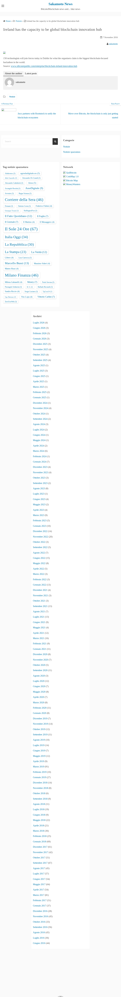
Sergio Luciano (31, 291)
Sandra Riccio (12, 291)
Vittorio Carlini (46, 296)
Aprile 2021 (38, 633)
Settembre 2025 (40, 360)
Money (32, 282)
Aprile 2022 (38, 568)
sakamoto (113, 44)
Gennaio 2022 (39, 584)
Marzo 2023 (38, 515)
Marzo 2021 (38, 638)
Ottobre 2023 (39, 477)
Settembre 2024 (40, 419)
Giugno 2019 (39, 750)
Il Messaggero (47, 222)
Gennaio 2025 (39, 397)
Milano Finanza (21, 275)
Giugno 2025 (39, 376)
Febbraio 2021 (39, 643)
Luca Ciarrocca (25, 258)
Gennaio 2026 (39, 338)
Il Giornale (11, 222)
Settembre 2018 (40, 799)
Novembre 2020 (40, 659)
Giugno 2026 (39, 328)
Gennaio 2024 (39, 461)
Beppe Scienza (25, 193)
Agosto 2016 (39, 932)
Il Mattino (29, 222)
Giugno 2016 (39, 943)
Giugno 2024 (39, 435)
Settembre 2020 (40, 670)
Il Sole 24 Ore (21, 229)
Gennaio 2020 (39, 713)
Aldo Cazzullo (11, 178)
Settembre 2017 (40, 863)
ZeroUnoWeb (11, 302)
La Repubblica (19, 244)
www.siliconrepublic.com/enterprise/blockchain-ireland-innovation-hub (44, 66)
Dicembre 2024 (40, 403)
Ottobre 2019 (39, 729)
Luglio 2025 (38, 370)
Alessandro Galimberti (14, 183)
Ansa (32, 183)
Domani (9, 206)
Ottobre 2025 (39, 354)
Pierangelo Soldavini (13, 287)
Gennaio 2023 (39, 526)
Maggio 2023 (39, 504)
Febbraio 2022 (39, 579)
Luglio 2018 (38, 809)
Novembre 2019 (40, 724)
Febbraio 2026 (39, 333)
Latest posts (31, 73)
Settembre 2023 (40, 483)
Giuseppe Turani (12, 211)
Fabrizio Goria (24, 206)
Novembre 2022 (40, 536)
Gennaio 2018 (39, 841)
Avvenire (9, 193)
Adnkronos (10, 173)
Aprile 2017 (38, 889)
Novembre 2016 (40, 916)
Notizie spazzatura (71, 152)
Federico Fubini (44, 206)
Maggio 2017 (39, 884)
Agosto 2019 (39, 740)
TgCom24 (47, 291)
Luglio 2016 (38, 938)
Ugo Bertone (10, 297)
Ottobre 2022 (39, 542)
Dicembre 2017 (40, 847)
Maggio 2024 (39, 440)
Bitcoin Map (72, 180)
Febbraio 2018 (39, 836)
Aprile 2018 (38, 825)
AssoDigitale (34, 188)
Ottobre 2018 (39, 793)
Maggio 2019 (39, 756)
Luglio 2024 (38, 429)
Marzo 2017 (38, 895)
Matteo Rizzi (12, 269)
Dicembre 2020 (40, 654)
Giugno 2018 (39, 815)
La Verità (39, 252)
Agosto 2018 (39, 804)
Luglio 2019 (38, 745)
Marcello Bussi (17, 263)
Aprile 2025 (38, 381)
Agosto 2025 (39, 365)
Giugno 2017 (39, 879)
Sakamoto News (60, 4)
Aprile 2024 (38, 445)
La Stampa (15, 252)
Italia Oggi (16, 237)
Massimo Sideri (42, 263)
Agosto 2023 (39, 488)
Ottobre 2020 (39, 665)
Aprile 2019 (38, 761)
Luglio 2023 (38, 493)
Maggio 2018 (39, 820)
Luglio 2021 (38, 617)
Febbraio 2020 (39, 708)
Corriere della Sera (24, 199)
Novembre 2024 (40, 408)
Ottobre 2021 (39, 600)
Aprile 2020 (38, 697)
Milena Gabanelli (13, 282)
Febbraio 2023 (39, 520)
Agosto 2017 (39, 868)
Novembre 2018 (40, 788)
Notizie (12, 97)
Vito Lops (26, 297)
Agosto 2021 (39, 611)
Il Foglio (42, 216)
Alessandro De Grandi (31, 178)
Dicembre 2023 (40, 467)
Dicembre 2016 (40, 911)
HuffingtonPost (30, 211)
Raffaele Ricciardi (45, 287)
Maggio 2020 (39, 691)
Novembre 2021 (40, 595)
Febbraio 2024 (39, 456)
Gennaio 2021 (39, 649)
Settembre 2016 (40, 927)
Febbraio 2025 (39, 392)
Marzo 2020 (38, 702)
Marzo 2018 (38, 831)
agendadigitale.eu (30, 173)
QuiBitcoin (71, 172)
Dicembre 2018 (40, 782)
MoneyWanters (73, 184)
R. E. (30, 287)
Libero (9, 258)
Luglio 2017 (38, 873)
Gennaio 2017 (39, 905)
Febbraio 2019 (39, 772)
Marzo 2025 (38, 387)
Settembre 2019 (40, 734)
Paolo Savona (48, 282)
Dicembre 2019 (40, 718)
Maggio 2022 (39, 563)
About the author (13, 73)
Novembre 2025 (40, 349)
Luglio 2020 (38, 681)
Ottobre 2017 (39, 857)
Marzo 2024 (38, 451)
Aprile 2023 (38, 510)
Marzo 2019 (38, 766)
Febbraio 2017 (39, 900)
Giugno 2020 (39, 686)
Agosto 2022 (39, 552)
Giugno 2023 (39, 499)
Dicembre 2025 (40, 344)
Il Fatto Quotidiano (18, 216)
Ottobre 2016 (39, 922)
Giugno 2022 (39, 558)
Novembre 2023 (40, 472)
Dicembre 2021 (40, 590)
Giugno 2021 (39, 622)
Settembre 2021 (40, 606)
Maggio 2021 (39, 627)
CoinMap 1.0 (72, 176)
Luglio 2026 (38, 322)
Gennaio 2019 (39, 777)
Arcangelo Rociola (12, 188)
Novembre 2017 (40, 852)
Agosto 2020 (39, 675)
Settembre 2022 (40, 547)
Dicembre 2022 (40, 531)
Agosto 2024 (39, 424)
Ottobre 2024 (39, 413)
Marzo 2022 (38, 574)
